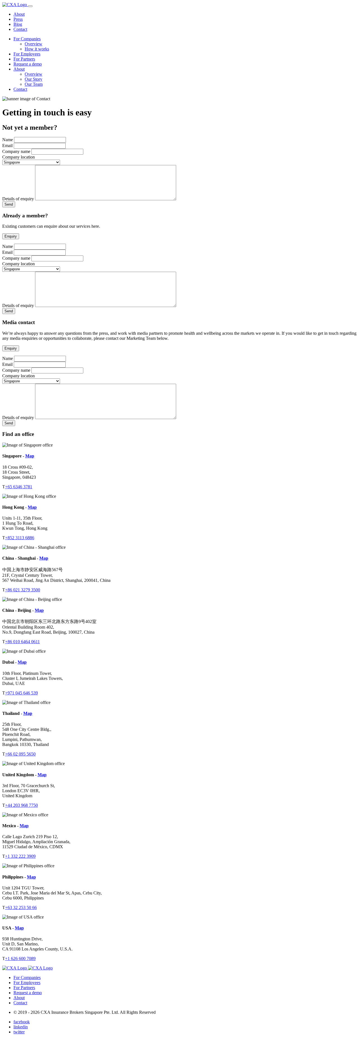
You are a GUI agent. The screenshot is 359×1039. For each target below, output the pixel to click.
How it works (37, 49)
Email (7, 145)
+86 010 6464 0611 (22, 641)
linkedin (20, 1026)
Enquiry (10, 236)
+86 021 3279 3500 (22, 589)
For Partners (24, 59)
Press (18, 19)
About (19, 14)
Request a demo (27, 64)
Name (7, 139)
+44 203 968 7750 (21, 805)
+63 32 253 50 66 (21, 907)
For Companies (27, 38)
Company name (16, 151)
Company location (18, 157)
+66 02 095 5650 (20, 754)
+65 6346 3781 (18, 486)
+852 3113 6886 (19, 537)
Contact (20, 29)
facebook (21, 1021)
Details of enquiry (18, 198)
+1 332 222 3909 (20, 856)
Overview (33, 43)
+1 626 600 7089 (20, 958)
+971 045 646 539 (21, 693)
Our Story (33, 79)
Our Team (34, 84)
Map (29, 456)
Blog (17, 24)
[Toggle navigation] (30, 6)
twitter (19, 1031)
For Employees (26, 54)
